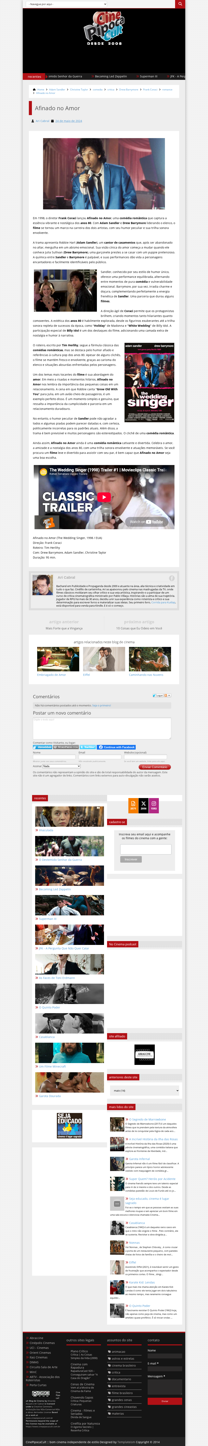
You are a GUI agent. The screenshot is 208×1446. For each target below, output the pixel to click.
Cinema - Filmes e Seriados (83, 1412)
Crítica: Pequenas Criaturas (81, 1402)
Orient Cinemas (40, 1353)
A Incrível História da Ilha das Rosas (153, 1139)
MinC (33, 1372)
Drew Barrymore (128, 89)
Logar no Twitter (88, 747)
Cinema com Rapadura (79, 1365)
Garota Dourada (50, 1096)
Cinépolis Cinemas (42, 1343)
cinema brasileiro (124, 1365)
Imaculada (46, 830)
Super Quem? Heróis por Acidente (152, 1179)
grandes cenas (122, 1400)
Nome (36, 752)
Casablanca (137, 1223)
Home (40, 89)
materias (118, 1413)
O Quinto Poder (139, 1306)
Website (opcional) (135, 752)
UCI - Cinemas (39, 1348)
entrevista (119, 1386)
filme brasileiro (122, 1393)
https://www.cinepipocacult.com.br (43, 1426)
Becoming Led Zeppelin (79, 76)
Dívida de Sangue (81, 1417)
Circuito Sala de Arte (43, 1367)
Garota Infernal (139, 1159)
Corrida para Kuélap (163, 602)
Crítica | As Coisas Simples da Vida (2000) (84, 1356)
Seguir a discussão (167, 695)
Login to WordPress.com (66, 747)
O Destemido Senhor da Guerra (60, 860)
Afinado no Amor (45, 93)
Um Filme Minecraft (52, 1066)
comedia (98, 89)
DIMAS (34, 1362)
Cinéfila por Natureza (85, 1423)
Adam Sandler (57, 89)
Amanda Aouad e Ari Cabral (40, 1402)
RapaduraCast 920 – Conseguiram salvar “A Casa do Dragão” (84, 1374)
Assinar (37, 766)
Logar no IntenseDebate (42, 747)
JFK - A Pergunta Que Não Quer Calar (163, 76)
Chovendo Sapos (82, 1397)
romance (167, 89)
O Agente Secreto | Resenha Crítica (82, 1428)
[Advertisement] (104, 67)
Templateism (126, 1442)
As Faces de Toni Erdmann (57, 978)
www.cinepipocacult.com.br (39, 1417)
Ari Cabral (66, 577)
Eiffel (132, 1262)
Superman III (116, 76)
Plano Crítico (79, 1351)
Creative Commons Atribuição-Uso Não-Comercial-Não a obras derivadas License (43, 1409)
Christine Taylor (79, 89)
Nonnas (134, 1243)
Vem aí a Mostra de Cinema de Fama (82, 1389)
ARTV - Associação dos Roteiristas (43, 1378)
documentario (121, 1379)
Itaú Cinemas (39, 1357)
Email (82, 752)
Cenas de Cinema (82, 1384)
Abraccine (36, 1338)
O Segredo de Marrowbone (147, 1119)
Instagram (171, 578)
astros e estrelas (123, 1358)
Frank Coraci (150, 89)
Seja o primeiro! (101, 705)
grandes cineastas (124, 1407)
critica (110, 89)
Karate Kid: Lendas (142, 1282)
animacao (118, 1352)
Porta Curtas (38, 1385)
